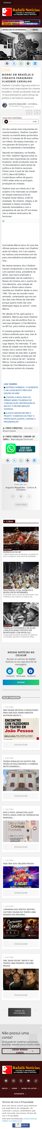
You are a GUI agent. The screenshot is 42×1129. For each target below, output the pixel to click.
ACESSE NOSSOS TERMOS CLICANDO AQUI (19, 1120)
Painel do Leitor (30, 1088)
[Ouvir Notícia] (6, 121)
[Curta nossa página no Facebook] (6, 1080)
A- (29, 112)
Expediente (20, 1094)
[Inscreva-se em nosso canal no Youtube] (28, 1080)
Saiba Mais (21, 504)
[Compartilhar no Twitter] (14, 63)
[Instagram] (12, 496)
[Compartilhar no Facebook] (7, 63)
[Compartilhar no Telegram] (28, 63)
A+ (37, 112)
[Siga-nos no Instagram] (13, 1080)
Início (6, 1088)
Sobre (15, 1088)
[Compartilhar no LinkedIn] (35, 63)
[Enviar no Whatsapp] (21, 63)
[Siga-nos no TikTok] (35, 1080)
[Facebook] (21, 496)
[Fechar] (18, 1124)
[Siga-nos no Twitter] (21, 1080)
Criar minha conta (20, 1051)
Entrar (8, 2)
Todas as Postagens (19, 1012)
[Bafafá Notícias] (21, 12)
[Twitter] (29, 496)
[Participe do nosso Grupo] (20, 449)
